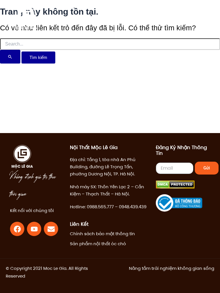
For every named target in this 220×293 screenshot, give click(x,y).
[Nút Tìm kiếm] (10, 57)
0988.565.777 (100, 207)
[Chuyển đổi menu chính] (198, 17)
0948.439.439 (132, 207)
